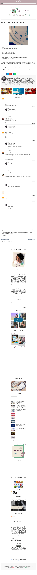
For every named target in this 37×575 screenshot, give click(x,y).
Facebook (21, 72)
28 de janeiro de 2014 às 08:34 (9, 198)
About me (34, 72)
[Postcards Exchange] (18, 484)
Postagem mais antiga (32, 239)
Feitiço (26, 94)
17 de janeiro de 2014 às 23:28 (9, 119)
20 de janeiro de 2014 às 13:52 (9, 133)
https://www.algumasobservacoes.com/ (18, 556)
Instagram (28, 72)
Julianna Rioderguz (8, 152)
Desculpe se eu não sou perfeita (21, 432)
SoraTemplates (14, 567)
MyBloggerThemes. (26, 567)
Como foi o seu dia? (19, 420)
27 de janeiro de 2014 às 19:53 (12, 127)
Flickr (31, 72)
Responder (33, 106)
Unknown (6, 191)
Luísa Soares (7, 174)
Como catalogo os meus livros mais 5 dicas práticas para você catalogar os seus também (21, 437)
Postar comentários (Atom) (7, 241)
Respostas (7, 108)
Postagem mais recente (5, 239)
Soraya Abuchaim (8, 132)
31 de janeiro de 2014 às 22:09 (12, 185)
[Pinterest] (18, 1)
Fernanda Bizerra (8, 98)
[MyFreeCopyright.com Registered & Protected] (18, 559)
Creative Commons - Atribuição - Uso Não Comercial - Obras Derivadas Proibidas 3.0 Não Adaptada (18, 550)
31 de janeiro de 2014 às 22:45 (12, 205)
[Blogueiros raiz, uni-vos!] (18, 489)
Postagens (13, 516)
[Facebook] (16, 1)
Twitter (24, 72)
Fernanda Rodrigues (11, 109)
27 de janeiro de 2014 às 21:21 (12, 144)
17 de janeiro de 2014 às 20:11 (9, 99)
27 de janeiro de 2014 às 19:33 (12, 110)
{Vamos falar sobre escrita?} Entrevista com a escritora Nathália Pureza (18, 500)
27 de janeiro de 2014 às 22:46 (12, 164)
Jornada (2, 94)
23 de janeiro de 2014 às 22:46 (9, 175)
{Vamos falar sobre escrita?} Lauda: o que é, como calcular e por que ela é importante (21, 406)
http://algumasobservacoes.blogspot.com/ (18, 555)
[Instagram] (20, 1)
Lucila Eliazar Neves (8, 118)
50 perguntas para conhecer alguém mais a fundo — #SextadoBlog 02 (20, 402)
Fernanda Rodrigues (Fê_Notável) (18, 548)
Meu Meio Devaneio (8, 139)
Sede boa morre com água (17, 94)
